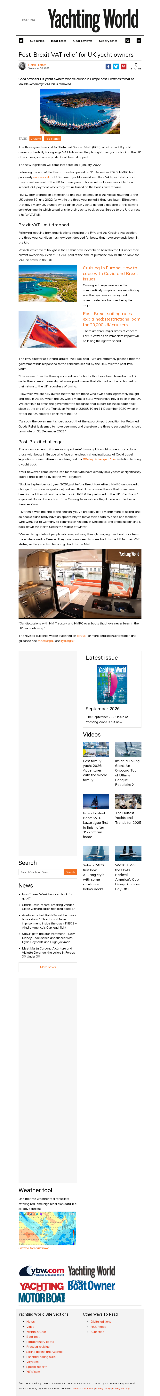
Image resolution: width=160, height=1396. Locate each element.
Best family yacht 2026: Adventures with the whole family (95, 770)
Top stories (52, 138)
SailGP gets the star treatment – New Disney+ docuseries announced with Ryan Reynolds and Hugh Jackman (48, 938)
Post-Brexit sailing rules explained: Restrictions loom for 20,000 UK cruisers (111, 319)
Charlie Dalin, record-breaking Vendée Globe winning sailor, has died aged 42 (48, 907)
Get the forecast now (34, 1248)
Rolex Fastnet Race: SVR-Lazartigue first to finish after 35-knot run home (95, 825)
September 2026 (103, 708)
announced (41, 177)
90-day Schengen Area (99, 459)
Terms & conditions (82, 1388)
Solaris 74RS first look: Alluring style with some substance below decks (94, 877)
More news (48, 967)
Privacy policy (102, 1388)
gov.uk (81, 636)
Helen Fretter (37, 64)
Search (70, 872)
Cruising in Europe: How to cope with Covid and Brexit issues (110, 273)
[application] (80, 583)
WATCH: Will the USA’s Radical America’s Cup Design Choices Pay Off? (127, 877)
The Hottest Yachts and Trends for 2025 (128, 818)
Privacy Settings (121, 1388)
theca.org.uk (46, 641)
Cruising (36, 138)
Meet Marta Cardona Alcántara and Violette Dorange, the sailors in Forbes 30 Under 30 (48, 952)
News (26, 885)
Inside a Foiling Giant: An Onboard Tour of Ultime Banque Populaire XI (127, 773)
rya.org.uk (68, 641)
